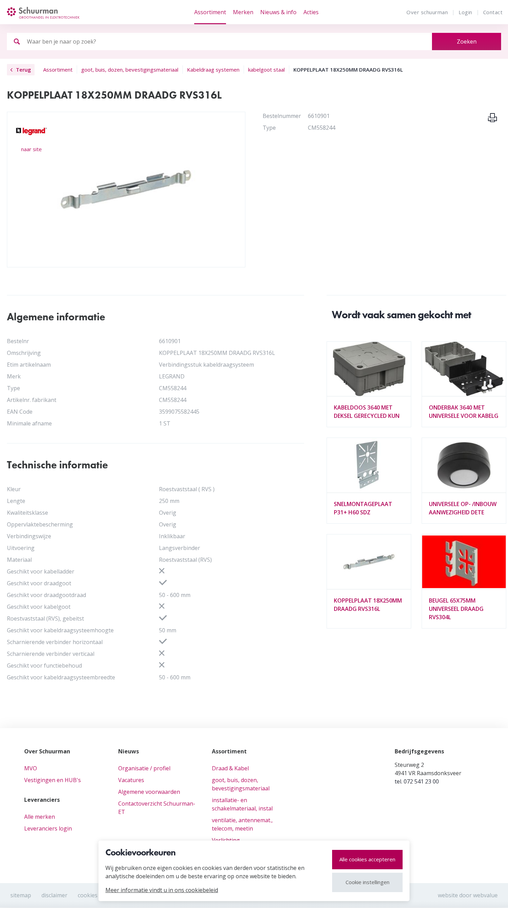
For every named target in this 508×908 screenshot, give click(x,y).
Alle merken (39, 816)
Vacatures (131, 780)
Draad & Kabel (230, 768)
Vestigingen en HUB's (52, 780)
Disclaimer (54, 895)
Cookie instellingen (367, 882)
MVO (30, 768)
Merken (243, 12)
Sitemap (20, 895)
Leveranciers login (48, 828)
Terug (23, 69)
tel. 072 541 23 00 (417, 781)
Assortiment (210, 12)
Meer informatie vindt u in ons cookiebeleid (161, 890)
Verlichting (226, 840)
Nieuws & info (278, 12)
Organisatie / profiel (144, 768)
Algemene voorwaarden (149, 792)
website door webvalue (468, 895)
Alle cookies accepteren (367, 859)
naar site (31, 149)
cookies (87, 895)
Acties (311, 12)
